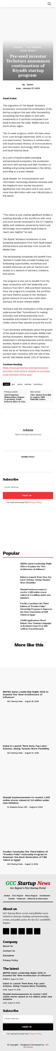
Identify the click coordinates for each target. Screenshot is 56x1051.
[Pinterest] (28, 464)
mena (19, 384)
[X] (21, 464)
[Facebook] (15, 464)
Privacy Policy (35, 502)
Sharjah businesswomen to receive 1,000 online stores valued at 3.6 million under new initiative (35, 593)
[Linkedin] (21, 931)
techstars (38, 384)
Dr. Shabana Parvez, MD (17, 807)
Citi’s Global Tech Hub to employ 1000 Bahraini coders (40, 397)
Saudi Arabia (28, 51)
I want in (26, 495)
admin (30, 84)
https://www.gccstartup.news (28, 434)
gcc (13, 384)
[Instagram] (14, 931)
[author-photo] (5, 701)
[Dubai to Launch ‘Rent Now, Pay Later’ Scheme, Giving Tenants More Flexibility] (10, 579)
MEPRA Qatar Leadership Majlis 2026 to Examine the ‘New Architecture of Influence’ (36, 566)
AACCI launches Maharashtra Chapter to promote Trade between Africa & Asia (14, 398)
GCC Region (34, 47)
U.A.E (5, 990)
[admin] (28, 418)
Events (17, 47)
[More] (41, 464)
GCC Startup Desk (15, 701)
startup (28, 384)
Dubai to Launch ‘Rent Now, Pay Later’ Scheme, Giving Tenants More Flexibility (35, 580)
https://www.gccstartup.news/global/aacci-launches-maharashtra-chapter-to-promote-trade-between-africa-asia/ (27, 371)
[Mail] (29, 931)
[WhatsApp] (34, 464)
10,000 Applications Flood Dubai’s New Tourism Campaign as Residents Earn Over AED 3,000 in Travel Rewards (35, 624)
